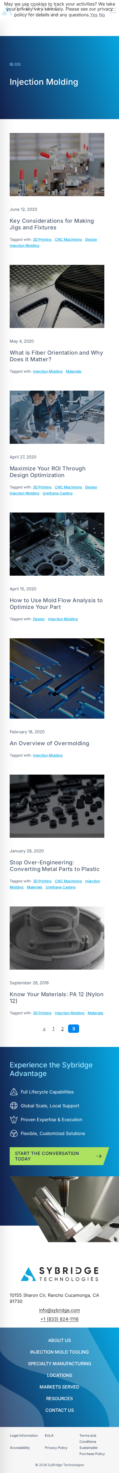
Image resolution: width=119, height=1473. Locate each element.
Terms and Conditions (87, 1438)
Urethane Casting (58, 493)
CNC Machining (68, 239)
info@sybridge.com (59, 1310)
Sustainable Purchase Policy (92, 1451)
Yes (94, 14)
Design (91, 239)
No (102, 14)
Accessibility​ (20, 1448)
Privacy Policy (56, 1448)
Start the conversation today (47, 1156)
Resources (59, 1398)
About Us (59, 1340)
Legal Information (24, 1435)
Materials (73, 371)
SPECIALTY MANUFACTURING (59, 1363)
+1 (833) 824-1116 (59, 1319)
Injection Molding (24, 245)
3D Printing (42, 239)
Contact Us (59, 1410)
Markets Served (59, 1387)
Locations (59, 1375)
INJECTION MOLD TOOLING (59, 1352)
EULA (49, 1435)
